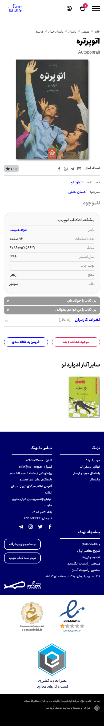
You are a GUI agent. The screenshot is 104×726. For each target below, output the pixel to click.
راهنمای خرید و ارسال (86, 473)
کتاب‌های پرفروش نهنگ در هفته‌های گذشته (72, 576)
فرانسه (39, 31)
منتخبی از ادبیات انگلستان (83, 563)
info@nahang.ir (30, 466)
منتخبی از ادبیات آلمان (85, 570)
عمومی (85, 31)
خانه (97, 31)
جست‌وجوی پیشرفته (22, 544)
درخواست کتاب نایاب (22, 558)
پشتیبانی (94, 479)
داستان (72, 31)
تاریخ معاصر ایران (88, 550)
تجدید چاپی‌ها (91, 557)
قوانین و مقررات (90, 466)
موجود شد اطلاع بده (76, 342)
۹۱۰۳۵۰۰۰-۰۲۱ (34, 460)
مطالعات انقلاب (90, 544)
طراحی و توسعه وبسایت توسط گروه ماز (68, 708)
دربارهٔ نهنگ (92, 460)
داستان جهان (55, 31)
